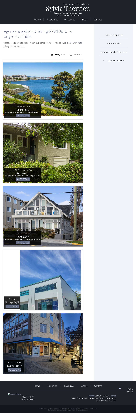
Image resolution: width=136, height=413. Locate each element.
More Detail (23, 115)
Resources (69, 19)
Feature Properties (113, 34)
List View (77, 55)
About (84, 19)
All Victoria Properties (114, 60)
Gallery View (59, 55)
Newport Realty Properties (114, 52)
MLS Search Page (73, 42)
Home (37, 19)
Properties (52, 19)
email (113, 395)
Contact (97, 19)
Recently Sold (113, 43)
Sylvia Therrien (68, 11)
